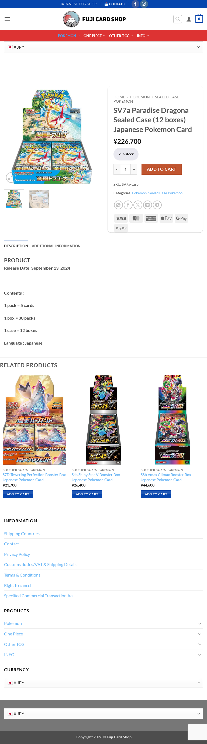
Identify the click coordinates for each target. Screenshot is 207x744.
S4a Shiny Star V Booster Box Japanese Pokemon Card (96, 477)
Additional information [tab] (56, 246)
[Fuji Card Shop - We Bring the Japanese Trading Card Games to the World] (94, 19)
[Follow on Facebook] (135, 4)
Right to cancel (17, 585)
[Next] (91, 136)
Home (119, 97)
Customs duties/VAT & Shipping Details (40, 564)
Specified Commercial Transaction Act (39, 595)
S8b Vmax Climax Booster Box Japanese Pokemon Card (166, 477)
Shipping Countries (22, 533)
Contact (11, 543)
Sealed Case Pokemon (165, 193)
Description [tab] (16, 246)
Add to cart (162, 169)
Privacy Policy (17, 554)
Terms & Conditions (22, 574)
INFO (141, 36)
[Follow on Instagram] (144, 4)
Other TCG (119, 36)
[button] (7, 19)
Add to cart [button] (18, 494)
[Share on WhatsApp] (118, 205)
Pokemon (67, 36)
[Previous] (13, 136)
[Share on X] (137, 205)
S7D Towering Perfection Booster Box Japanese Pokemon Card (34, 477)
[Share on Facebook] (128, 205)
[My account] (189, 19)
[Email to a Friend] (147, 205)
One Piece (93, 36)
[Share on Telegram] (157, 205)
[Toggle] (199, 623)
